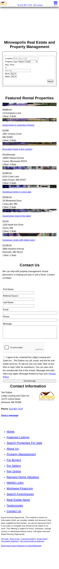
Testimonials (15, 505)
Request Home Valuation (23, 477)
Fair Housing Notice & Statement (32, 541)
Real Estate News (18, 499)
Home (10, 431)
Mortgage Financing (20, 488)
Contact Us (14, 511)
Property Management (21, 454)
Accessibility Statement (9, 541)
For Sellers (14, 465)
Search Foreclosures (20, 494)
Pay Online (14, 471)
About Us (13, 448)
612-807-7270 (16, 409)
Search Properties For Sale (24, 442)
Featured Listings (18, 437)
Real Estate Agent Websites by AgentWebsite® (21, 546)
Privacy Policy (42, 539)
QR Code (4, 539)
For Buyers (14, 459)
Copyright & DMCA (28, 539)
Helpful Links (15, 482)
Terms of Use (14, 539)
